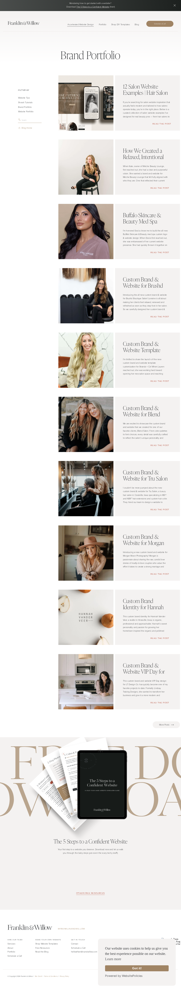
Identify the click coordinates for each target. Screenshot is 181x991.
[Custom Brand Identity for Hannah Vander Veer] (85, 617)
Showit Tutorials (25, 102)
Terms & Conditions (51, 976)
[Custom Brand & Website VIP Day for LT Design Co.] (85, 681)
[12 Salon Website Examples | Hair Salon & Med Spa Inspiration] (85, 102)
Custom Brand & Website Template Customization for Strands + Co (141, 353)
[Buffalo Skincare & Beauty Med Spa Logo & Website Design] (85, 231)
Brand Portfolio (25, 107)
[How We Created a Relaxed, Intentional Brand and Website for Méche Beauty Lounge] (85, 167)
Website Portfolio (26, 111)
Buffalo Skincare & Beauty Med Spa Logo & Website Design (142, 224)
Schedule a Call (78, 947)
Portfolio (11, 951)
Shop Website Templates (46, 943)
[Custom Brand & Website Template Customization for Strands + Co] (85, 360)
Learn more (113, 959)
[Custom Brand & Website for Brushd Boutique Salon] (85, 295)
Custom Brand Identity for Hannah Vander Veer (143, 607)
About (10, 947)
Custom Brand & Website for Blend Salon (141, 414)
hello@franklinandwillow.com (84, 951)
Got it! (137, 968)
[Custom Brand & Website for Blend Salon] (85, 424)
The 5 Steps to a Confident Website (92, 6)
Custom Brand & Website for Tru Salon (145, 475)
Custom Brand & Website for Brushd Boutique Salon (143, 285)
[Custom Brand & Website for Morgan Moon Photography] (85, 552)
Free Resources (42, 947)
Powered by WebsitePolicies (124, 975)
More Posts (166, 724)
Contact (74, 943)
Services (11, 943)
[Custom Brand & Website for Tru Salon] (85, 488)
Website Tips (24, 97)
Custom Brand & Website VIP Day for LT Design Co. (144, 671)
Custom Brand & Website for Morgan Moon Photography (143, 543)
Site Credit (38, 976)
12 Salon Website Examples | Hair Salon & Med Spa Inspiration (146, 93)
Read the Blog (41, 951)
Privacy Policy (64, 976)
